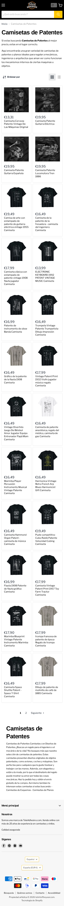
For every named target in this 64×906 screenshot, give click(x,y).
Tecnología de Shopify (32, 900)
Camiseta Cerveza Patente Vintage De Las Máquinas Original (16, 124)
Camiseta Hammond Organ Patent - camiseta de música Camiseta (15, 539)
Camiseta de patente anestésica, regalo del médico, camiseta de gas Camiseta (47, 432)
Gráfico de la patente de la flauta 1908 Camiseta (15, 379)
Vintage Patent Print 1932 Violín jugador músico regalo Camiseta (46, 381)
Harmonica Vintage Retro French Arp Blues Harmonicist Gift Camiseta (45, 486)
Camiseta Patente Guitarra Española (14, 172)
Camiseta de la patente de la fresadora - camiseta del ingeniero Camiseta (46, 224)
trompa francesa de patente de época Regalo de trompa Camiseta (46, 641)
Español (30, 859)
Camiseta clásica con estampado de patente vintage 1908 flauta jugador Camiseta (16, 278)
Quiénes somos (24, 893)
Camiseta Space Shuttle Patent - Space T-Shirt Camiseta (13, 692)
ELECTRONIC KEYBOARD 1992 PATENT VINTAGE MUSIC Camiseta (45, 276)
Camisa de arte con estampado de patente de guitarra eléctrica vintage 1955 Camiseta (16, 224)
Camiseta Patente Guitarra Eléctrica (45, 122)
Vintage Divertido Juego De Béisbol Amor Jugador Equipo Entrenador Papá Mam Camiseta (16, 433)
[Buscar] (58, 14)
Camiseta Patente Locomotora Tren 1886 (45, 173)
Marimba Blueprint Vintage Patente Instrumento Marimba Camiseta (16, 641)
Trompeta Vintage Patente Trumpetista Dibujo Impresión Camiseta (46, 330)
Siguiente (36, 713)
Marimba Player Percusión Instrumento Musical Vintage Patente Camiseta (15, 487)
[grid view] (52, 77)
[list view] (59, 77)
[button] (54, 5)
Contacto (40, 893)
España (30, 867)
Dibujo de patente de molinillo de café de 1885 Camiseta (46, 690)
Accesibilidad (54, 893)
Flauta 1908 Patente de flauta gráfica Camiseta (15, 588)
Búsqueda (9, 893)
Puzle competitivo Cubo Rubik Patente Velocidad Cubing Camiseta (46, 539)
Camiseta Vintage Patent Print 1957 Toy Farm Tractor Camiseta (47, 590)
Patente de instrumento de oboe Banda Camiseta (15, 328)
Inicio (4, 24)
